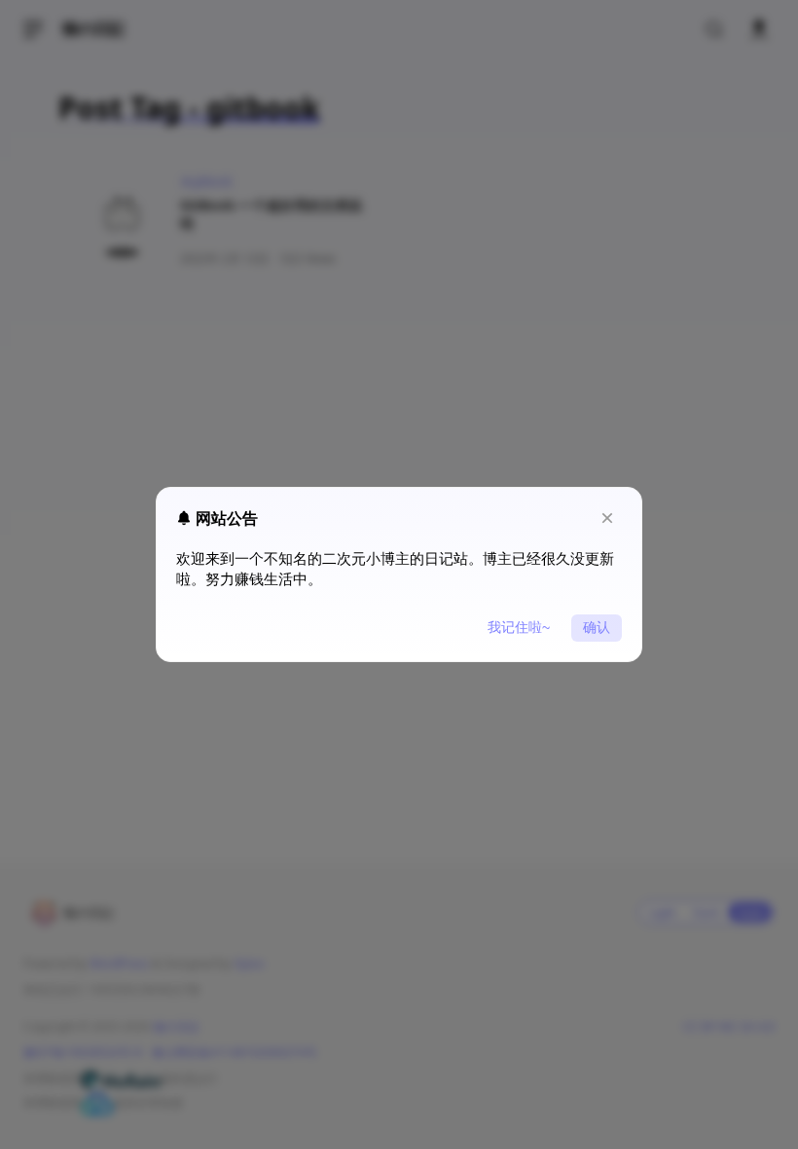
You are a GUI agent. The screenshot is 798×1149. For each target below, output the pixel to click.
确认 (596, 627)
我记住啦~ (519, 627)
